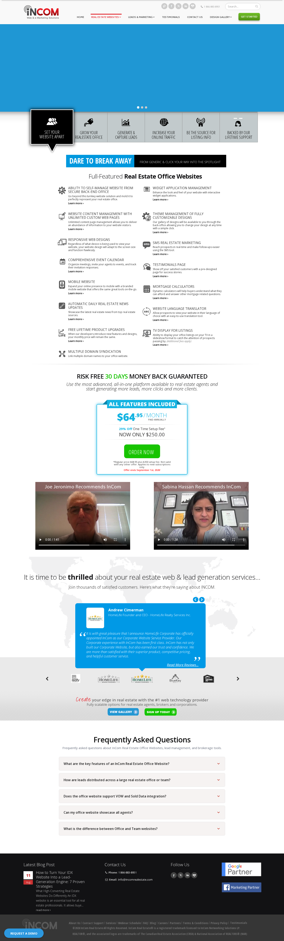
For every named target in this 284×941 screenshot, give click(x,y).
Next (202, 599)
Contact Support (93, 923)
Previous (195, 599)
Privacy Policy (219, 923)
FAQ (145, 923)
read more (42, 910)
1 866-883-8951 (212, 6)
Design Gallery (220, 17)
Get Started (249, 16)
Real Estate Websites (105, 17)
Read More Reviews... (183, 664)
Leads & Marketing (140, 17)
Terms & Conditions (195, 923)
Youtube (193, 6)
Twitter (178, 6)
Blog (164, 6)
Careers (163, 923)
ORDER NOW (141, 452)
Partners (175, 923)
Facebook (171, 6)
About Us (74, 923)
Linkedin (186, 6)
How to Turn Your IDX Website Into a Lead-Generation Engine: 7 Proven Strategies (60, 879)
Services (111, 923)
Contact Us (195, 17)
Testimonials (171, 17)
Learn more (75, 203)
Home (80, 17)
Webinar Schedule (129, 923)
